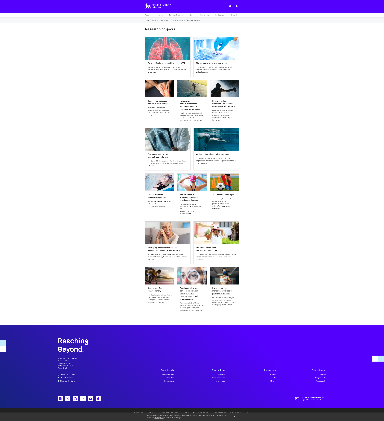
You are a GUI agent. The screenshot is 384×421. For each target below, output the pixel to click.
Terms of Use (138, 412)
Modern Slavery (235, 412)
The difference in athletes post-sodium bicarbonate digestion (189, 197)
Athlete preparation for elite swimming (212, 154)
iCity (274, 378)
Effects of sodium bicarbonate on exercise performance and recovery (223, 104)
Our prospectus (320, 378)
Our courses (220, 375)
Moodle (273, 375)
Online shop (170, 378)
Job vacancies (169, 381)
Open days (322, 375)
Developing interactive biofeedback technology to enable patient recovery (164, 249)
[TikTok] (98, 398)
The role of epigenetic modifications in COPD (167, 63)
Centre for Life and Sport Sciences (173, 20)
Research (155, 20)
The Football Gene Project (223, 195)
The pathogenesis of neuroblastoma (211, 63)
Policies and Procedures (171, 412)
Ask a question (321, 381)
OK (234, 417)
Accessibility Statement (201, 412)
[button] (148, 15)
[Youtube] (90, 398)
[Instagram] (75, 398)
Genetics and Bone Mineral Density (156, 289)
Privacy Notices (153, 412)
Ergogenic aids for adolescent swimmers (157, 196)
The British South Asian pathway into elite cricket (207, 249)
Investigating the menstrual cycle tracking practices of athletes (223, 291)
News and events (168, 375)
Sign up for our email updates (313, 399)
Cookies (186, 412)
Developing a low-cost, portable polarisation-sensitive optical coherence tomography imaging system (189, 293)
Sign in (247, 412)
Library (273, 381)
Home (147, 20)
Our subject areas (218, 378)
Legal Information (220, 412)
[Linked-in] (83, 398)
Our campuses (219, 381)
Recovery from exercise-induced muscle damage (158, 102)
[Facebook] (60, 398)
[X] (67, 398)
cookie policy (159, 418)
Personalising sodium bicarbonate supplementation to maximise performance (190, 105)
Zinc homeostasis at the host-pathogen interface (158, 155)
